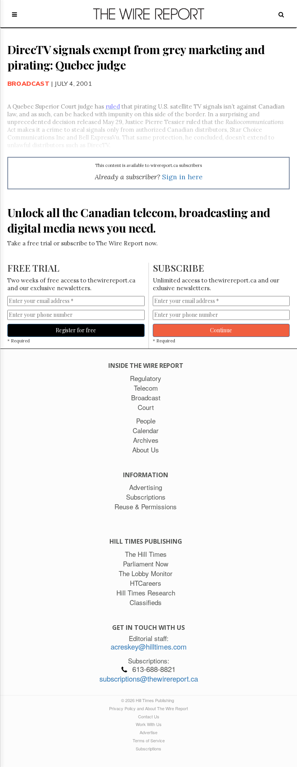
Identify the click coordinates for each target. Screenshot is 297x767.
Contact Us (148, 716)
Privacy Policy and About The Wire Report (148, 708)
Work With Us (149, 724)
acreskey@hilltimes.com (149, 646)
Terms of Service (149, 740)
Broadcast (28, 83)
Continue (221, 330)
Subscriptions (148, 748)
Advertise (148, 732)
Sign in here (182, 176)
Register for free (76, 330)
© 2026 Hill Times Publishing (148, 700)
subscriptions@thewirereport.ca (148, 678)
